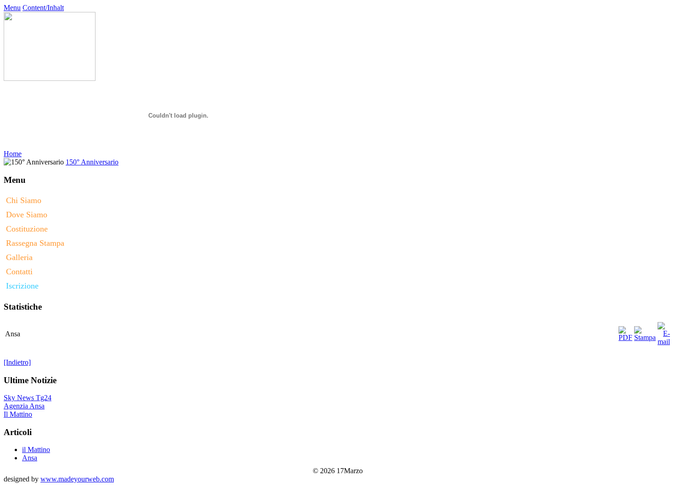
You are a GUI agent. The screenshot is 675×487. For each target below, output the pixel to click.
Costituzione (27, 228)
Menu (12, 7)
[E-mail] (664, 331)
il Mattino (36, 449)
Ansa (29, 457)
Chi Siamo (23, 200)
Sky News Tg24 (27, 398)
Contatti (19, 271)
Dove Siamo (26, 214)
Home (13, 154)
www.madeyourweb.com (77, 479)
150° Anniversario (92, 162)
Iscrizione (22, 285)
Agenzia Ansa (24, 406)
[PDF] (625, 331)
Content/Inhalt (43, 7)
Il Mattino (18, 414)
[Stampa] (645, 331)
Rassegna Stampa (35, 243)
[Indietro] (17, 362)
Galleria (19, 257)
